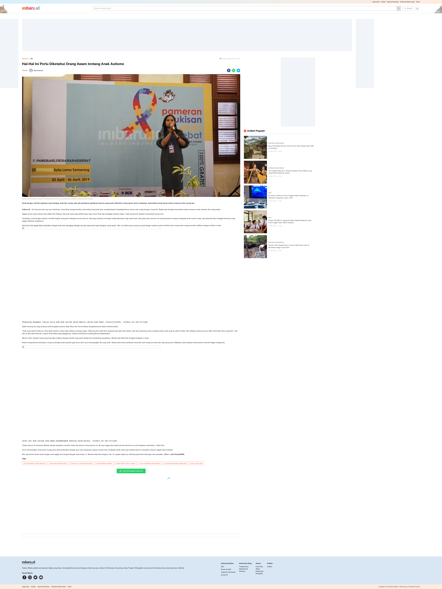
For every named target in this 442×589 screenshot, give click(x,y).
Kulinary (242, 571)
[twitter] (238, 70)
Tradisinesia (243, 566)
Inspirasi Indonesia (228, 572)
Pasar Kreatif (226, 569)
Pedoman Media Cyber (407, 2)
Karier (418, 2)
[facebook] (229, 70)
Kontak (383, 2)
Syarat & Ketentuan (393, 2)
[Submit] (399, 8)
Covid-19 (224, 575)
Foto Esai (259, 566)
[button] (417, 8)
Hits (31, 59)
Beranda (25, 59)
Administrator (38, 70)
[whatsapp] (233, 70)
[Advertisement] (91, 35)
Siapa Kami (376, 2)
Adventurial (243, 569)
